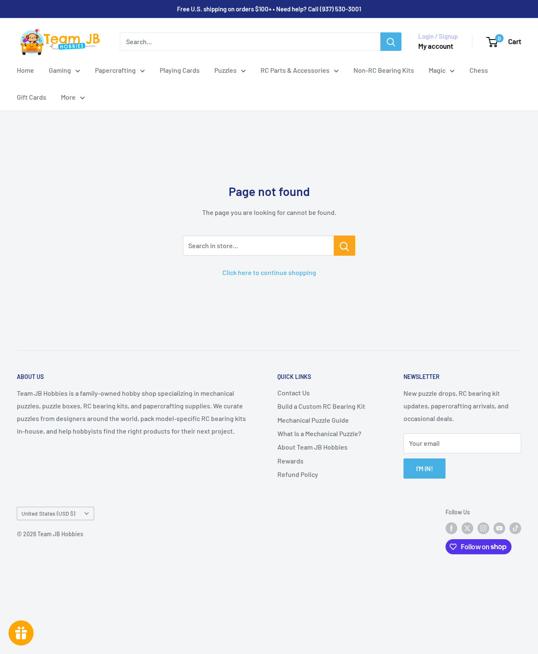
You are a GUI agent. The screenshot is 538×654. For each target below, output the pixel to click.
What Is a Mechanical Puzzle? (319, 433)
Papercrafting (115, 70)
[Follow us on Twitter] (467, 528)
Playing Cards (180, 70)
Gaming (60, 70)
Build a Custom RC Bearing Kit (321, 406)
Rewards (290, 461)
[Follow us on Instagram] (483, 528)
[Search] (390, 41)
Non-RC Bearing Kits (383, 70)
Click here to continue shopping (269, 272)
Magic (437, 70)
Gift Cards (31, 97)
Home (25, 70)
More (68, 97)
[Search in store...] (344, 246)
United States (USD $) (48, 513)
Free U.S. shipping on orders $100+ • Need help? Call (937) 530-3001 (269, 9)
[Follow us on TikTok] (515, 528)
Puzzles (225, 70)
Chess (478, 70)
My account (435, 46)
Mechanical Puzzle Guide (313, 420)
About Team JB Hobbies (312, 447)
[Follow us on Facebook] (451, 528)
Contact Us (293, 393)
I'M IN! (424, 468)
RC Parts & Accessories (295, 70)
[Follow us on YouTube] (499, 528)
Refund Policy (297, 474)
